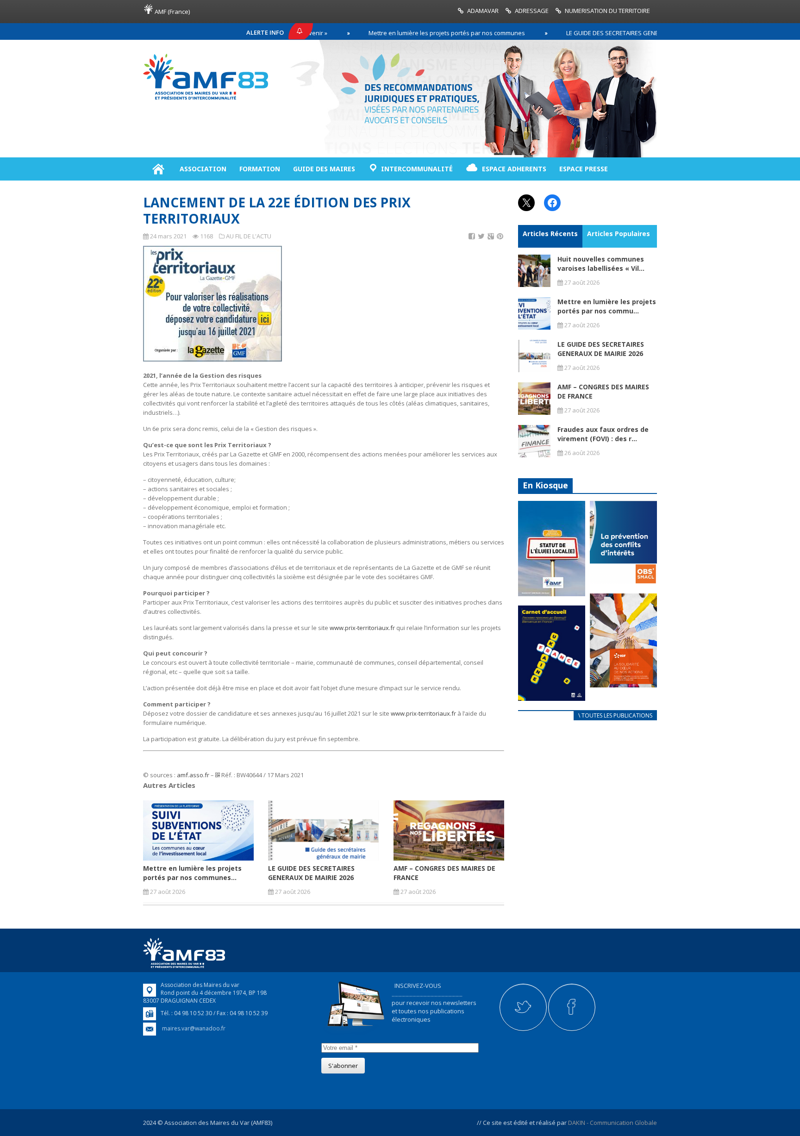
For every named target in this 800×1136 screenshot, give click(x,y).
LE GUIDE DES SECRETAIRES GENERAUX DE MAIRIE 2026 (601, 33)
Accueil (158, 169)
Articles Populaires (618, 233)
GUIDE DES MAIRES (324, 168)
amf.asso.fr (193, 775)
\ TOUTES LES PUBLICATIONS (615, 715)
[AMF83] (205, 99)
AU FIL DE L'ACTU (248, 236)
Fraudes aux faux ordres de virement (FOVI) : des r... (603, 434)
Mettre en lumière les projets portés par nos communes (407, 33)
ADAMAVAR (483, 10)
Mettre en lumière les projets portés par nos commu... (606, 306)
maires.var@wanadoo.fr (193, 1028)
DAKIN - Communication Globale (612, 1122)
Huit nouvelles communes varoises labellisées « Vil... (600, 264)
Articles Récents (550, 233)
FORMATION (259, 168)
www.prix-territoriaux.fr (362, 628)
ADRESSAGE (532, 10)
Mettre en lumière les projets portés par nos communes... (192, 873)
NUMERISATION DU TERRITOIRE (607, 10)
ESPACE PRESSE (583, 168)
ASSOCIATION (203, 168)
